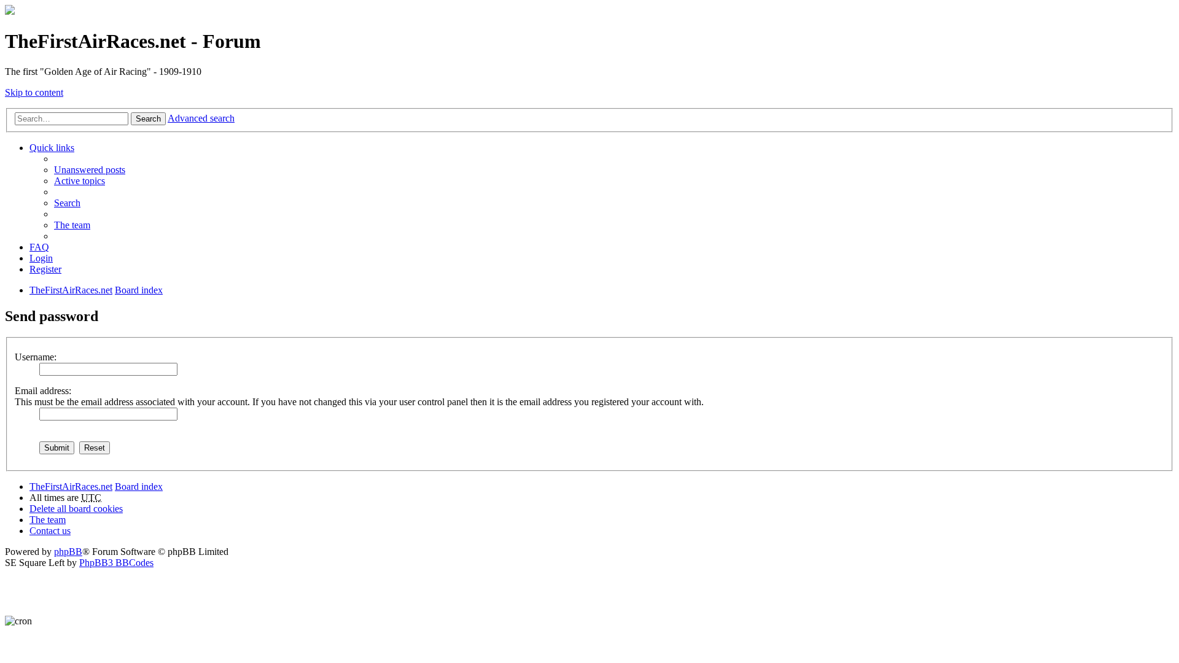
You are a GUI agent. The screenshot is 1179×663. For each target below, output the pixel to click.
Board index (139, 486)
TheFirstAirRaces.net (70, 486)
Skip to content (34, 92)
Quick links (51, 147)
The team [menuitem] (72, 225)
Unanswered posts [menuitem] (89, 170)
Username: (35, 357)
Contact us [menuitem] (50, 530)
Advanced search (201, 118)
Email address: (43, 391)
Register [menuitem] (45, 269)
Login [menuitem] (41, 258)
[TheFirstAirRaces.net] (10, 11)
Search (148, 118)
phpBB (68, 551)
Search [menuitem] (67, 203)
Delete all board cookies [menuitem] (76, 508)
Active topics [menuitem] (79, 181)
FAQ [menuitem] (39, 247)
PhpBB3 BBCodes (116, 562)
